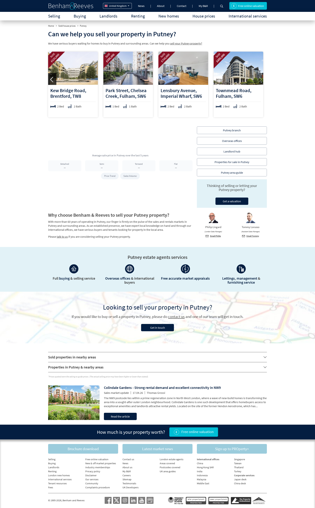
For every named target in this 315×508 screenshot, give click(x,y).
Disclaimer (91, 475)
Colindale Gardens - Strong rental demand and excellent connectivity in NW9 (162, 387)
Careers (126, 475)
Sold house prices (66, 25)
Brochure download (83, 448)
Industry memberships (97, 467)
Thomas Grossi (156, 393)
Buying (80, 16)
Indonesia (202, 475)
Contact (181, 6)
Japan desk (240, 479)
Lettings (228, 278)
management (247, 278)
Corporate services (244, 475)
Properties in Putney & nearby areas (76, 367)
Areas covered (167, 463)
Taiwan (238, 463)
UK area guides (168, 471)
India (199, 471)
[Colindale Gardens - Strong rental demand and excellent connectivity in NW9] (74, 402)
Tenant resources (57, 483)
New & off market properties (100, 463)
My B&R (203, 6)
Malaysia (201, 479)
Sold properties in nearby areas (72, 357)
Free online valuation (251, 6)
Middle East (203, 483)
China (200, 463)
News (141, 6)
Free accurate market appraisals (185, 278)
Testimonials (129, 483)
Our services (91, 479)
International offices (208, 459)
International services (248, 16)
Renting (138, 16)
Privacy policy (92, 471)
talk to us (62, 236)
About (160, 6)
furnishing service (241, 282)
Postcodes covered (170, 467)
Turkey (237, 471)
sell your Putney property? (186, 43)
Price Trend (109, 175)
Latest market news (157, 448)
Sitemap (126, 479)
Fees (50, 487)
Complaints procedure (97, 487)
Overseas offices (117, 278)
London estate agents (171, 459)
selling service (84, 278)
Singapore (239, 459)
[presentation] (52, 79)
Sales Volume (130, 175)
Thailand (239, 467)
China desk (240, 483)
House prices (203, 16)
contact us (176, 316)
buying (64, 278)
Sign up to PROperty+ (232, 448)
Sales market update (116, 393)
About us (127, 467)
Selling (54, 16)
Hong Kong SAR (205, 467)
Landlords (108, 16)
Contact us (128, 459)
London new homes (59, 475)
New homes (168, 16)
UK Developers (130, 487)
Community (91, 483)
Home (51, 25)
